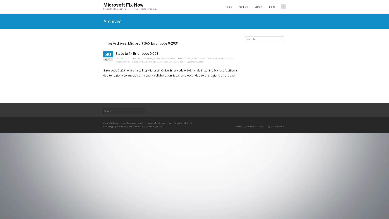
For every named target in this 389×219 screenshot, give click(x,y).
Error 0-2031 (185, 58)
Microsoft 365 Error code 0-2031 (221, 58)
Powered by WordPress (245, 126)
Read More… (111, 82)
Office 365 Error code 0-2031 (151, 62)
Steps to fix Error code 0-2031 (137, 54)
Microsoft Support (196, 62)
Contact (258, 6)
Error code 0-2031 (199, 58)
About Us (243, 6)
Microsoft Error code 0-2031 (126, 62)
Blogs (272, 6)
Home (229, 6)
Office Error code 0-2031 (174, 62)
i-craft (265, 126)
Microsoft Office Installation (164, 58)
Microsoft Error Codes (143, 58)
